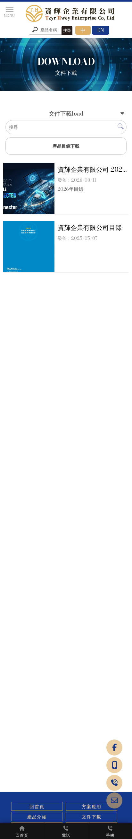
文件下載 (92, 816)
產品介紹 (37, 816)
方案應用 (92, 806)
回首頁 (36, 806)
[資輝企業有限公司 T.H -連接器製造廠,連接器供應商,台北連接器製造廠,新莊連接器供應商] (70, 14)
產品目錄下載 (66, 146)
